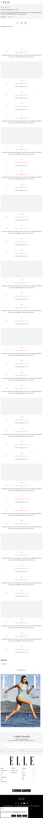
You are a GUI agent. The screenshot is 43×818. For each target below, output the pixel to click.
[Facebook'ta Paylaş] (17, 23)
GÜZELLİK (24, 768)
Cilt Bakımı (24, 775)
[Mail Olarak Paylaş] (25, 23)
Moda (9, 7)
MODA (2, 768)
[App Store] (16, 790)
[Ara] (41, 2)
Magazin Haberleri (36, 777)
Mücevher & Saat (4, 781)
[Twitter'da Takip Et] (18, 803)
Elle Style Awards (14, 770)
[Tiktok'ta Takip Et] (27, 803)
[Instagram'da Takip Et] (21, 803)
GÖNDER (21, 750)
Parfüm (23, 779)
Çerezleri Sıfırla (29, 808)
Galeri (6, 7)
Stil (1, 775)
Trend (2, 772)
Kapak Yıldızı (35, 770)
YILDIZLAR (34, 768)
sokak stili (4, 663)
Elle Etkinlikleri (14, 772)
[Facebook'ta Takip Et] (16, 803)
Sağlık (23, 777)
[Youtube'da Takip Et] (24, 803)
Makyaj (23, 772)
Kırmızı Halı (35, 779)
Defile (2, 779)
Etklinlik (13, 768)
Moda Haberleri (3, 770)
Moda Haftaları (3, 777)
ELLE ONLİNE (10, 16)
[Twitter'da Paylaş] (21, 23)
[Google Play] (26, 790)
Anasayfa (2, 7)
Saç (22, 770)
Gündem (34, 775)
